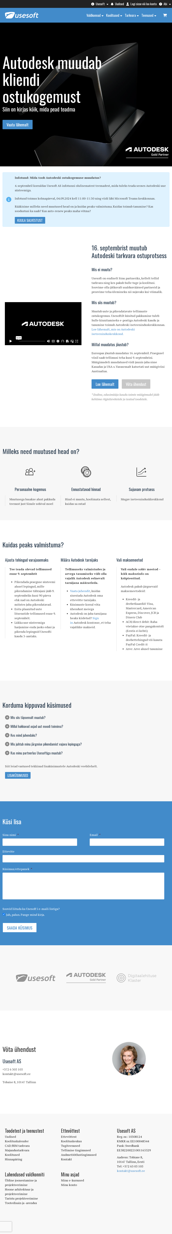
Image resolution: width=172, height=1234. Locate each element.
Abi (165, 4)
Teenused (147, 15)
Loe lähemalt (105, 384)
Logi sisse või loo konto (143, 4)
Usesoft (100, 4)
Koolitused (112, 15)
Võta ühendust (136, 384)
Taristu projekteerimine (21, 1198)
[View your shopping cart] (165, 15)
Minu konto (69, 1185)
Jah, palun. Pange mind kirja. (25, 915)
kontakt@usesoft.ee (131, 1171)
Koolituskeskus (71, 1141)
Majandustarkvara (17, 1150)
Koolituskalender (17, 1141)
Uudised (119, 4)
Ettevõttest (69, 1137)
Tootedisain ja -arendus (21, 1203)
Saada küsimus (19, 928)
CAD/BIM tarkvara (17, 1146)
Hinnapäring (13, 1159)
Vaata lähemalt (18, 125)
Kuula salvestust (30, 220)
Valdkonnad (94, 15)
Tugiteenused (70, 1146)
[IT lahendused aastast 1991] (21, 19)
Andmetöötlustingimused (78, 1155)
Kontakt (66, 1159)
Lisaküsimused (18, 775)
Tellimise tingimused (76, 1150)
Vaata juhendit (80, 591)
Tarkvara (130, 15)
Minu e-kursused (72, 1180)
